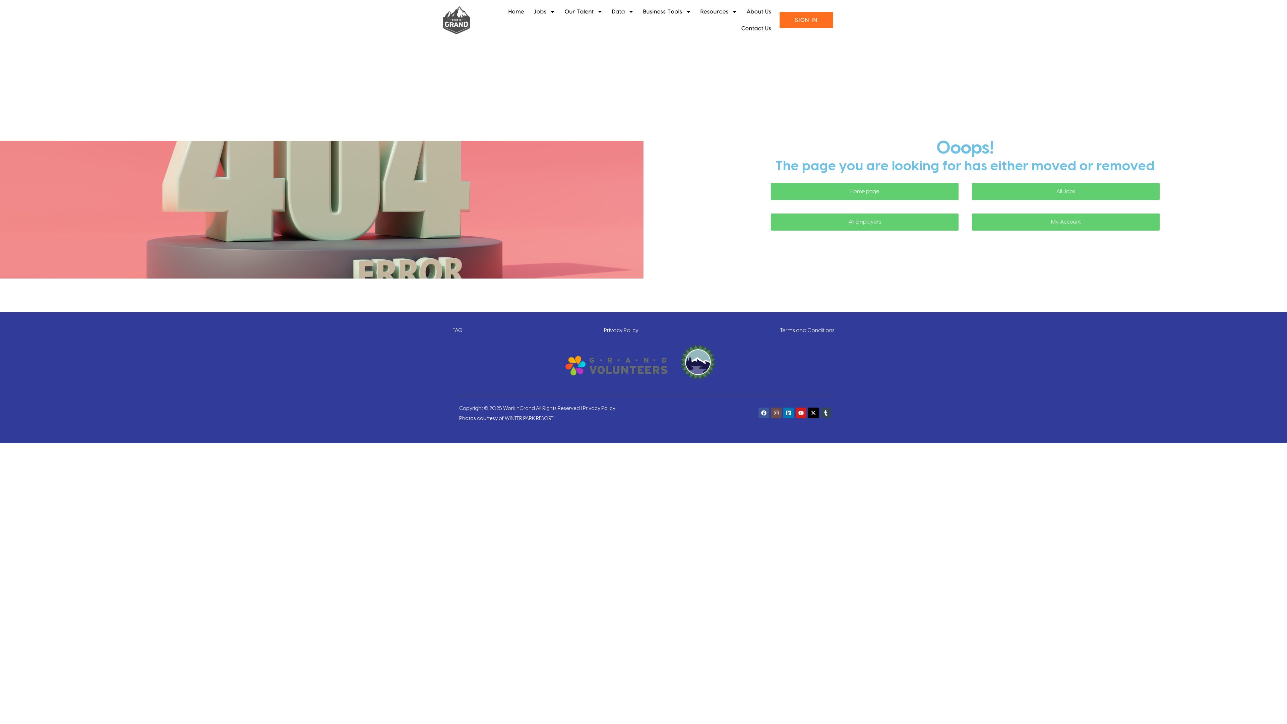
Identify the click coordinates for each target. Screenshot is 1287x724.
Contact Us (756, 28)
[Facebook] (763, 413)
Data (618, 11)
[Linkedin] (788, 413)
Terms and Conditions (807, 330)
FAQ (457, 330)
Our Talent (579, 11)
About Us (759, 11)
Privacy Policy (621, 330)
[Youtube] (801, 413)
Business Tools (662, 11)
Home (516, 11)
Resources (714, 11)
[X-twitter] (813, 413)
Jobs (540, 11)
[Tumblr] (825, 413)
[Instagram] (776, 413)
